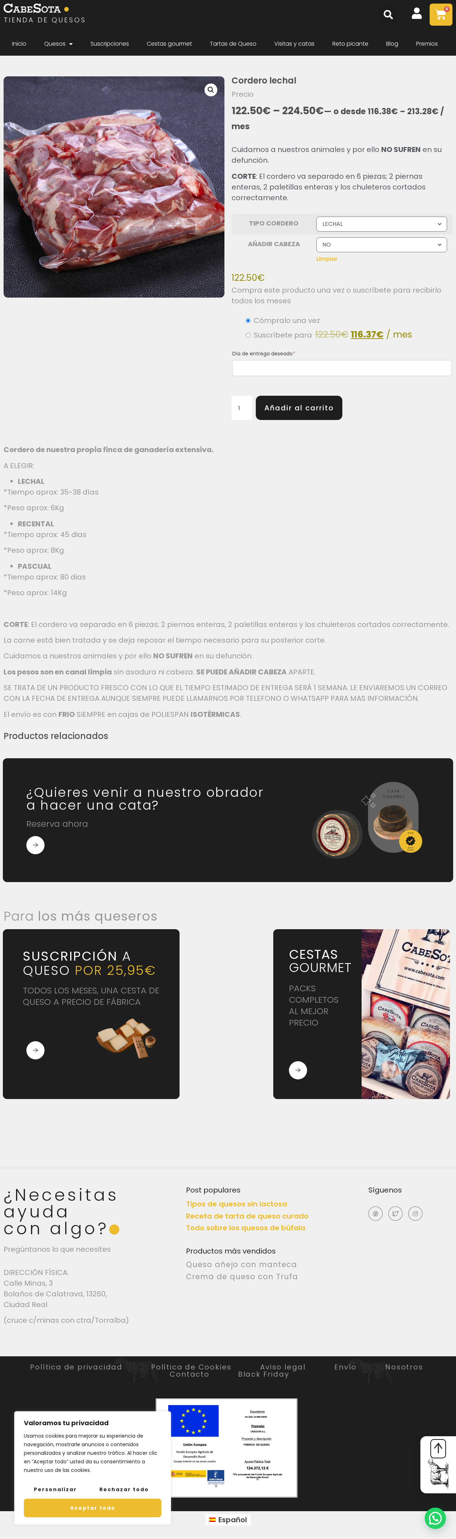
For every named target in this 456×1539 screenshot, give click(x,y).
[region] (92, 1468)
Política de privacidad (76, 1367)
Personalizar (55, 1489)
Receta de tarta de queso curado (247, 1216)
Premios (427, 44)
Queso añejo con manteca (241, 1264)
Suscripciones (109, 44)
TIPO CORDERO (274, 223)
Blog (392, 44)
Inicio (19, 44)
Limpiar (326, 259)
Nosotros (404, 1367)
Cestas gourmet (169, 44)
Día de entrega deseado (263, 353)
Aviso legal (283, 1367)
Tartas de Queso (233, 44)
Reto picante (350, 44)
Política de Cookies (191, 1367)
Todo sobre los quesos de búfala (245, 1228)
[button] (388, 14)
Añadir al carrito (299, 408)
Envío (345, 1367)
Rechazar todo (124, 1489)
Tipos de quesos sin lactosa (236, 1204)
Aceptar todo (92, 1508)
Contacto (189, 1374)
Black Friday (263, 1374)
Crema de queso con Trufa (242, 1276)
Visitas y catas (294, 44)
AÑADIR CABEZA (274, 243)
